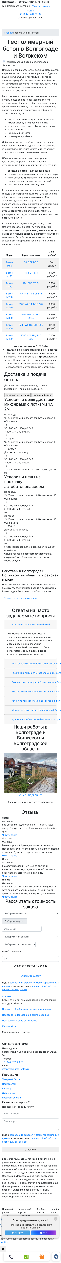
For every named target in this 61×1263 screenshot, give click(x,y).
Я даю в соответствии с (30, 986)
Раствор (6, 1088)
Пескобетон (9, 1083)
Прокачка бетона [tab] (42, 395)
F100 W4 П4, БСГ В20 (31, 304)
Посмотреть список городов (20, 598)
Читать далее (9, 835)
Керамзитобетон (11, 1097)
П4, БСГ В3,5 (31, 262)
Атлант (30, 10)
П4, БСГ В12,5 (31, 283)
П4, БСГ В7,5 (31, 272)
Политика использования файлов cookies (25, 1014)
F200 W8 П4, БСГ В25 (31, 325)
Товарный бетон (11, 1079)
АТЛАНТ (6, 996)
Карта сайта (9, 1026)
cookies (4, 1242)
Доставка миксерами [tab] (17, 395)
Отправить (31, 1149)
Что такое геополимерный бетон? (30, 624)
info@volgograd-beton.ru (15, 1069)
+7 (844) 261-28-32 (30, 14)
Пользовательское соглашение (19, 1020)
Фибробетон (9, 1093)
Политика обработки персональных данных (26, 1009)
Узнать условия (41, 6)
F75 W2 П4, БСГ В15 (31, 293)
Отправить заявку (30, 975)
